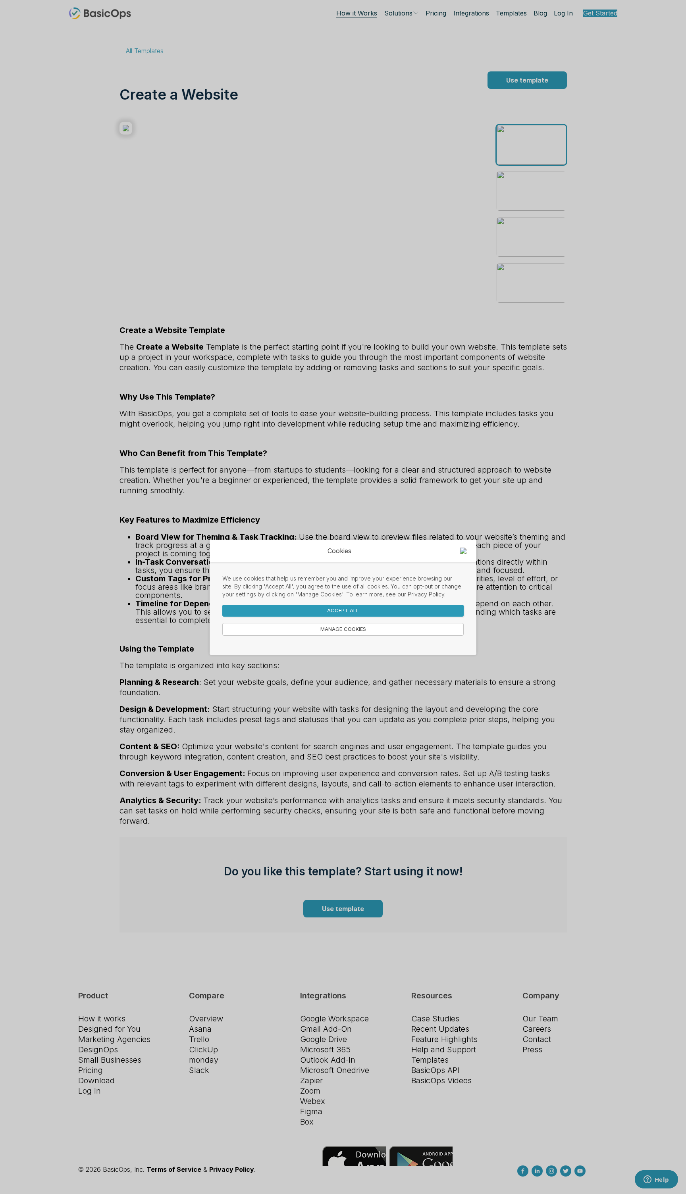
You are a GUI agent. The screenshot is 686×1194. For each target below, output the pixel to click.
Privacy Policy (426, 594)
